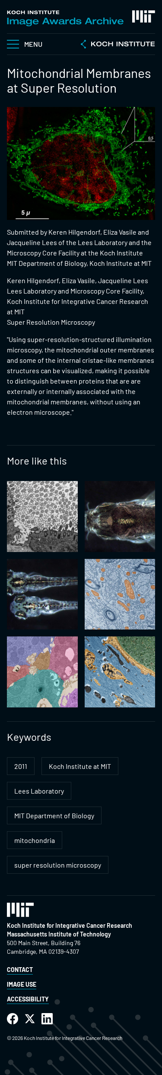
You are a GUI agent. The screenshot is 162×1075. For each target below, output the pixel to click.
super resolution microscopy (57, 865)
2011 (20, 766)
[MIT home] (143, 16)
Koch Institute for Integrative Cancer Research (69, 925)
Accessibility (28, 999)
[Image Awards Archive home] (65, 18)
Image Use (21, 984)
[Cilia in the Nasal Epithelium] (42, 516)
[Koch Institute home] (118, 45)
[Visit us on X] (29, 1019)
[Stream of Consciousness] (120, 671)
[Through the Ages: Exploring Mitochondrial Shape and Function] (42, 671)
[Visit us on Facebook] (12, 1019)
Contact (20, 969)
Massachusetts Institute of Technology (59, 934)
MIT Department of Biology (54, 815)
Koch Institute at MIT (80, 766)
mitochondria (34, 840)
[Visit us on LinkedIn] (47, 1019)
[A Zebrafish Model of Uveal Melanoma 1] (120, 516)
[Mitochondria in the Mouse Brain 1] (120, 594)
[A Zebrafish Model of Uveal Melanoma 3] (42, 594)
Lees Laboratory (39, 791)
